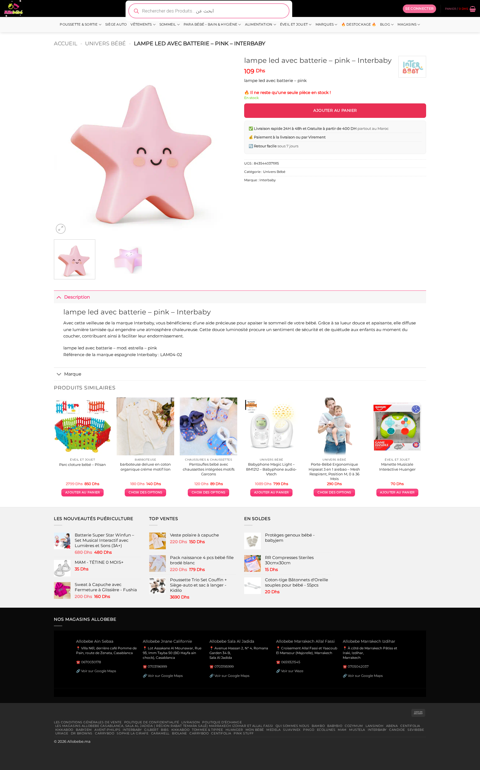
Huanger (234, 730)
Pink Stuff (244, 733)
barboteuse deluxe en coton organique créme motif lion (145, 466)
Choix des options (145, 492)
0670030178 (91, 662)
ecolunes (326, 730)
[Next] (225, 144)
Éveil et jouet (294, 24)
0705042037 (358, 666)
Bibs (165, 730)
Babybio (334, 726)
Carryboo (104, 733)
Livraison (190, 722)
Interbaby (267, 180)
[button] (419, 8)
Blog (385, 24)
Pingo (308, 730)
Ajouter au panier (335, 110)
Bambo (318, 726)
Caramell (160, 733)
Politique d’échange (222, 722)
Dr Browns (81, 733)
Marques (325, 24)
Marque (72, 374)
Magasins (407, 24)
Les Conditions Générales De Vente (88, 722)
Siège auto (116, 24)
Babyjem (84, 730)
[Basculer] (59, 296)
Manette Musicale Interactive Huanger (397, 466)
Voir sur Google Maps (98, 671)
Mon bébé (255, 730)
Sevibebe (416, 730)
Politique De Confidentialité (151, 722)
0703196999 (157, 666)
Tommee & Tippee (207, 730)
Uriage (61, 733)
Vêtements (141, 24)
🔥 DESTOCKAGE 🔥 (358, 24)
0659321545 (290, 662)
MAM (342, 730)
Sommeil (167, 24)
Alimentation (258, 24)
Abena (392, 726)
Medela (273, 730)
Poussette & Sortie (79, 24)
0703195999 (224, 666)
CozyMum (354, 726)
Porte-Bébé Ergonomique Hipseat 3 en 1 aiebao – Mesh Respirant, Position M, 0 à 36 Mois (334, 471)
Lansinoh (375, 726)
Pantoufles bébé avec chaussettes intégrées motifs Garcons (208, 469)
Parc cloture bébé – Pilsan (82, 464)
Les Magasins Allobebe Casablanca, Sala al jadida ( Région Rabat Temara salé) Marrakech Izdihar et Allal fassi (164, 726)
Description (77, 297)
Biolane (179, 733)
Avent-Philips (107, 730)
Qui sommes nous (292, 726)
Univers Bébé (105, 43)
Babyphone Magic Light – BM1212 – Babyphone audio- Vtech (271, 469)
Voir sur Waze (292, 671)
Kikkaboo (64, 730)
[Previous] (64, 144)
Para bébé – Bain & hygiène (210, 24)
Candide (397, 730)
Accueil (65, 43)
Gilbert (151, 730)
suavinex (292, 730)
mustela (357, 730)
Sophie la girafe (132, 733)
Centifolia (410, 726)
